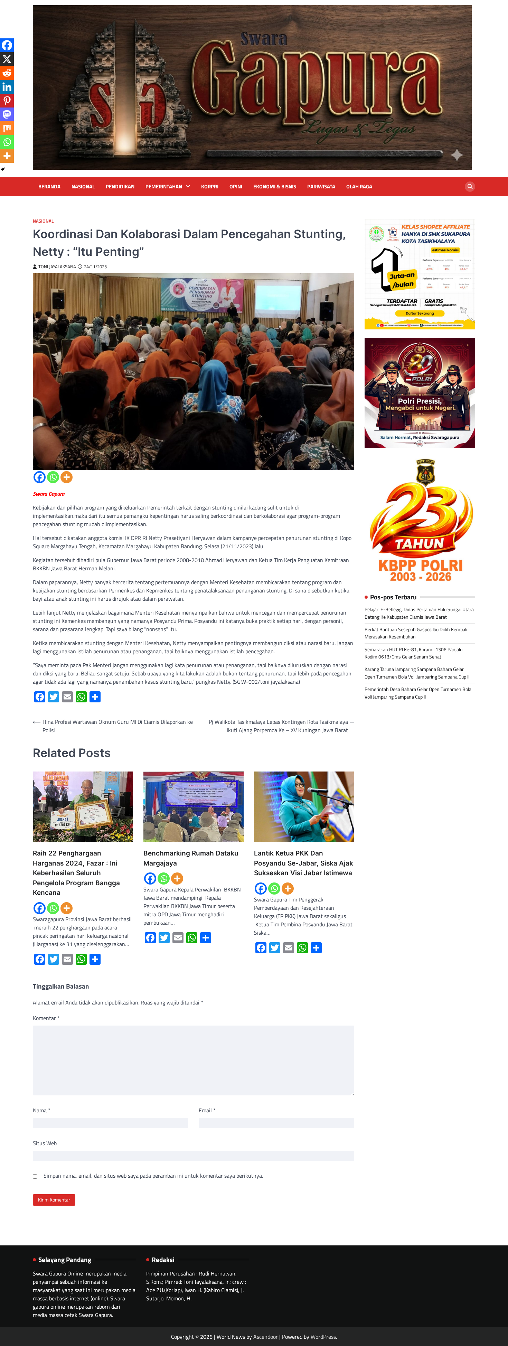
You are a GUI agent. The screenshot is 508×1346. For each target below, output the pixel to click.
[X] (7, 59)
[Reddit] (7, 73)
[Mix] (7, 128)
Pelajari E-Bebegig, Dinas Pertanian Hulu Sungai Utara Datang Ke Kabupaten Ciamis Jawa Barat (419, 613)
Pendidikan (120, 186)
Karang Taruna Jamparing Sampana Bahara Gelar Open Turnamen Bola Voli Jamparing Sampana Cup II (417, 673)
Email (207, 1110)
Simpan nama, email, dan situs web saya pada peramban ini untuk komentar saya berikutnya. (153, 1175)
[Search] (470, 186)
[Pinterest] (7, 101)
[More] (66, 477)
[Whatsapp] (53, 477)
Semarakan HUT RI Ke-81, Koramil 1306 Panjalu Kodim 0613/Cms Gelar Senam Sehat (413, 653)
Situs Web (45, 1143)
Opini (235, 186)
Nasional (83, 186)
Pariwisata (321, 186)
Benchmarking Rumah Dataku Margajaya (190, 858)
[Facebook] (40, 477)
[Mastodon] (7, 114)
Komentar (46, 1018)
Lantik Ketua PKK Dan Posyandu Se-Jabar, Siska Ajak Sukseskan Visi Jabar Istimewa (303, 863)
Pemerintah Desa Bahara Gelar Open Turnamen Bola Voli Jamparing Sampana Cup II (418, 693)
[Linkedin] (7, 87)
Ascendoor (265, 1337)
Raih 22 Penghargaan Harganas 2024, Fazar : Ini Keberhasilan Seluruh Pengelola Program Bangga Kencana (76, 873)
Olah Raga (359, 186)
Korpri (209, 186)
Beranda (49, 186)
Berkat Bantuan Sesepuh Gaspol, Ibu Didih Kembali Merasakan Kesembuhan (416, 633)
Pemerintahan (163, 186)
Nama (41, 1110)
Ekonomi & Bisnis (274, 186)
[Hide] (3, 169)
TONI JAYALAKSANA (57, 266)
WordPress (323, 1337)
